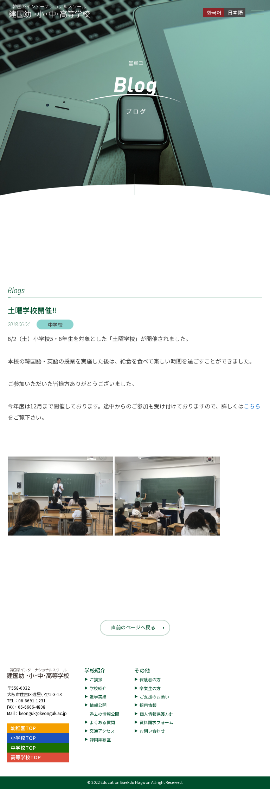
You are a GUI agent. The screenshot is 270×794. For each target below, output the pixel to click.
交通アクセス (102, 731)
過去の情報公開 (104, 714)
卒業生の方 (150, 688)
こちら (252, 406)
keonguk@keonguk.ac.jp (43, 713)
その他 (142, 670)
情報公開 (98, 705)
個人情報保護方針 (156, 714)
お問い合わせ (152, 731)
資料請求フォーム (156, 722)
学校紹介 (94, 670)
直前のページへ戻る (133, 627)
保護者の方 (150, 679)
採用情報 (148, 705)
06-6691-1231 (32, 700)
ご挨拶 (96, 679)
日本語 (235, 12)
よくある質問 (102, 722)
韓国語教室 (100, 739)
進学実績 (98, 697)
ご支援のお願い (154, 697)
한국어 (214, 12)
